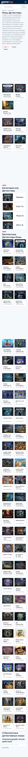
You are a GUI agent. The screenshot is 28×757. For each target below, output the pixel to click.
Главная (4, 10)
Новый (6, 49)
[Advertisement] (14, 66)
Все (6, 47)
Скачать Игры (11, 10)
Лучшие (14, 47)
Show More (5, 747)
